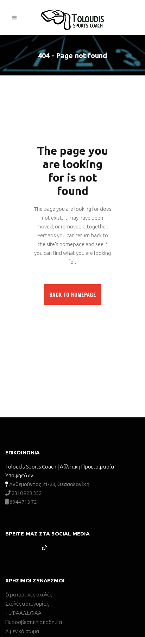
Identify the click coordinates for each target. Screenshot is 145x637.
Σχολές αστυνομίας (27, 604)
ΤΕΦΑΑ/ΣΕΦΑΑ (23, 613)
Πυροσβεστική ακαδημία (33, 622)
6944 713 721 (23, 502)
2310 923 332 (26, 493)
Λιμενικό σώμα (22, 631)
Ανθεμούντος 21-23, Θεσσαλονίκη (49, 484)
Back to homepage (72, 294)
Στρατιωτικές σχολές (28, 595)
